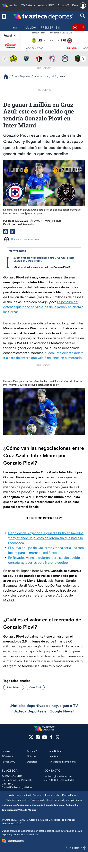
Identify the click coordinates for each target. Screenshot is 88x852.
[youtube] (44, 738)
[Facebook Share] (5, 231)
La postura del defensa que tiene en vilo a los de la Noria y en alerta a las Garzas (43, 307)
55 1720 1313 (51, 780)
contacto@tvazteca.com (58, 776)
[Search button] (82, 17)
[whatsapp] (57, 738)
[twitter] (31, 738)
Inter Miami (13, 687)
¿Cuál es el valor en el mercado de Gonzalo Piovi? (42, 267)
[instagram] (37, 738)
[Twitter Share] (12, 231)
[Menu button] (4, 17)
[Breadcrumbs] (7, 76)
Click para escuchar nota (25, 239)
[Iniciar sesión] (83, 5)
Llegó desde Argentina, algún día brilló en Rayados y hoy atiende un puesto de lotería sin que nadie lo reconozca (45, 538)
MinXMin (72, 48)
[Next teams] (83, 59)
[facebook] (51, 738)
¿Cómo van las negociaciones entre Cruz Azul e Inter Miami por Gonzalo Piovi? (44, 259)
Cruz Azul (35, 687)
